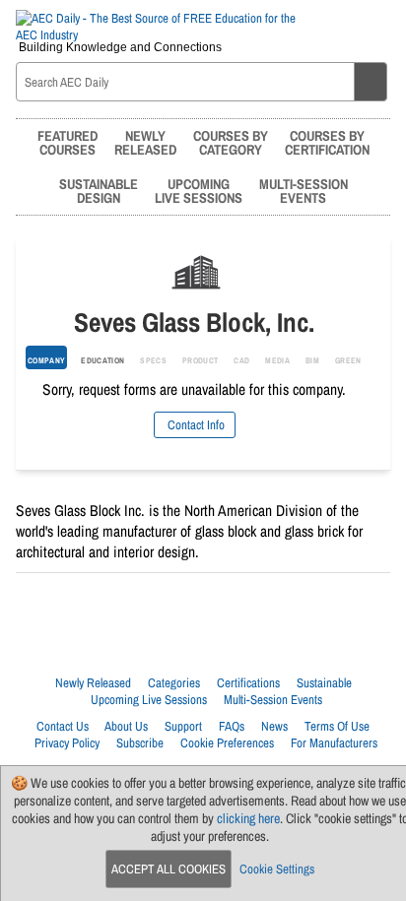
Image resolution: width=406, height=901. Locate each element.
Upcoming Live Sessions (149, 699)
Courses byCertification (327, 142)
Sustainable (324, 683)
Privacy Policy (67, 743)
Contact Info (195, 425)
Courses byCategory (230, 142)
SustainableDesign (98, 190)
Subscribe (140, 743)
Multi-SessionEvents (303, 190)
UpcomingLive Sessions (198, 190)
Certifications (248, 683)
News (274, 726)
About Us (126, 726)
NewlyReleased (145, 142)
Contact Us (62, 726)
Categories (174, 683)
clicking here (248, 818)
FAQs (231, 726)
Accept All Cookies (168, 869)
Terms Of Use (337, 726)
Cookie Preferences (227, 743)
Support (183, 726)
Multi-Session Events (273, 699)
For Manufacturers (334, 743)
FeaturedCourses (67, 142)
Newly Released (93, 683)
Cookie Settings (276, 869)
